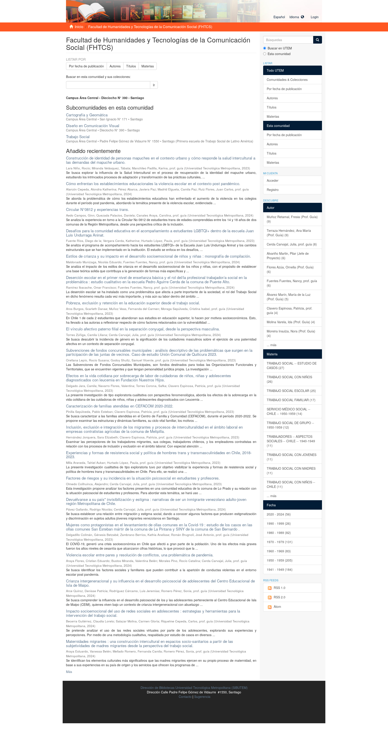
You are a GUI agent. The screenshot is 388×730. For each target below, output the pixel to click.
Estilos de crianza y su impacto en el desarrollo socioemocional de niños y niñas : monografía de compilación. (158, 256)
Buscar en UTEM (280, 48)
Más (69, 671)
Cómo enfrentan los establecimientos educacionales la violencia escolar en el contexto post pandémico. (153, 183)
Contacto (185, 696)
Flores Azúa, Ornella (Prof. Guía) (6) (290, 269)
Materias (147, 66)
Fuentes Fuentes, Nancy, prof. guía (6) (292, 283)
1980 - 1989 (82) (279, 532)
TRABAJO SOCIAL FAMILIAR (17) (291, 400)
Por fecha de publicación (86, 66)
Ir (154, 85)
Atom (277, 606)
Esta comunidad (279, 53)
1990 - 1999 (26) (279, 523)
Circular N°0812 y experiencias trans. (97, 209)
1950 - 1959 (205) (280, 560)
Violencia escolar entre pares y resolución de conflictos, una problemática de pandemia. (140, 554)
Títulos (131, 66)
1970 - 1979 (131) (280, 542)
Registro (273, 189)
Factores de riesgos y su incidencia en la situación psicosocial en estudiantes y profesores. (143, 478)
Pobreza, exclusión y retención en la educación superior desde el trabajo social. (133, 302)
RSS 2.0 (279, 597)
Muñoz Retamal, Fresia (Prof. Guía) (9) (292, 219)
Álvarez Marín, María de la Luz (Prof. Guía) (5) (289, 296)
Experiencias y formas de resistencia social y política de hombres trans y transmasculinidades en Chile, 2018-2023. (159, 455)
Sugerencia (202, 696)
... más (271, 345)
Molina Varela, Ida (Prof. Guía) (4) (291, 322)
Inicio (79, 26)
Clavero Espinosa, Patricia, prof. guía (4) (289, 310)
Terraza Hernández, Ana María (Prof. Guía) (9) (289, 232)
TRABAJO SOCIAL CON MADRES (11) (291, 470)
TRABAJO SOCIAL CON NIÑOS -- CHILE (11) (291, 484)
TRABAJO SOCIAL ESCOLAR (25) (291, 390)
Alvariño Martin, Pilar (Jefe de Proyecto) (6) (288, 255)
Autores (115, 66)
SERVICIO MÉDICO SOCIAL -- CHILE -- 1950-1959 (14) (288, 411)
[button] (288, 16)
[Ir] (317, 40)
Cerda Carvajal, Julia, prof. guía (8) (292, 244)
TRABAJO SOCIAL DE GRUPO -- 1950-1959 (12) (290, 424)
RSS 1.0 (279, 587)
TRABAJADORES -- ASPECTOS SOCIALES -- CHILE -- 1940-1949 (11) (291, 441)
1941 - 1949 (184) (280, 569)
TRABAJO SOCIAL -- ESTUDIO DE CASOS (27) (292, 365)
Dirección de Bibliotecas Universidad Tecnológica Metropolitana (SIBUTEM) (194, 687)
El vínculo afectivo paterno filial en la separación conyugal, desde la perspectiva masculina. (143, 329)
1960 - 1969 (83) (279, 551)
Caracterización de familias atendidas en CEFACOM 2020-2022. (119, 406)
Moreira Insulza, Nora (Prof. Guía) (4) (291, 333)
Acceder (272, 180)
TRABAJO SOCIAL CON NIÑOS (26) (289, 379)
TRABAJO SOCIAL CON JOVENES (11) (291, 456)
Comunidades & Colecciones (287, 79)
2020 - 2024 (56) (279, 514)
